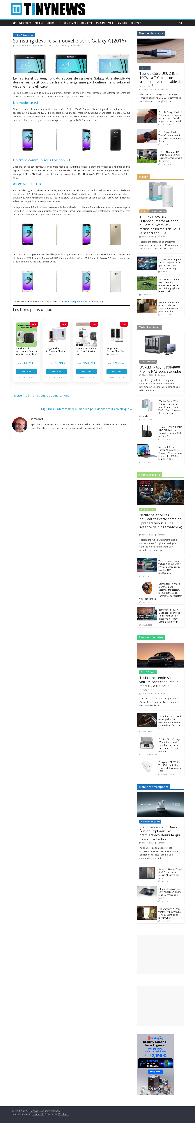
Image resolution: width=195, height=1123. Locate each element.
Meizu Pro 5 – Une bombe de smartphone (40, 395)
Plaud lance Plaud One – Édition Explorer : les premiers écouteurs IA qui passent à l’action (159, 833)
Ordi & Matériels (158, 211)
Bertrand (39, 45)
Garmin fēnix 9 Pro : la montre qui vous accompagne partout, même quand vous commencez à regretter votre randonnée (160, 591)
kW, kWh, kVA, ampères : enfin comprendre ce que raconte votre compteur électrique (170, 264)
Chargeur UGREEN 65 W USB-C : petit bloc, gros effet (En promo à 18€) (169, 766)
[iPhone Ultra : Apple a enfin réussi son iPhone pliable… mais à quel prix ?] (147, 887)
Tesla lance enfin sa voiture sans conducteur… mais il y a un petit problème (160, 683)
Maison (100, 22)
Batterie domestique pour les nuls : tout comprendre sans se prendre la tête (168, 307)
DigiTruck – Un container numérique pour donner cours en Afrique (87, 409)
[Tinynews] (14, 23)
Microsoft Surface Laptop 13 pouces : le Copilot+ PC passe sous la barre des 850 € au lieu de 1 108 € (170, 453)
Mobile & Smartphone (23, 35)
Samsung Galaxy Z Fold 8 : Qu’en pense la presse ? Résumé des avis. (170, 873)
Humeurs (122, 22)
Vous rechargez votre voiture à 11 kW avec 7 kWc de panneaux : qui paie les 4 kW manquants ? (169, 567)
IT (59, 22)
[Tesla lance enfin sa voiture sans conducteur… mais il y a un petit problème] (160, 644)
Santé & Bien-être (148, 672)
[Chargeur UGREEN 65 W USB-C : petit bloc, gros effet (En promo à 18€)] (147, 760)
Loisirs (50, 22)
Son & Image (71, 22)
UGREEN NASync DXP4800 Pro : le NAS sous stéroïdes (160, 369)
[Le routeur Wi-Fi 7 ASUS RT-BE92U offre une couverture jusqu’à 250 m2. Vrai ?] (147, 425)
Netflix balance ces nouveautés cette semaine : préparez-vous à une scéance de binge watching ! (160, 523)
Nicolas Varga (164, 89)
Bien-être (86, 22)
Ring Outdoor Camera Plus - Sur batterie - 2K (115, 351)
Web (110, 22)
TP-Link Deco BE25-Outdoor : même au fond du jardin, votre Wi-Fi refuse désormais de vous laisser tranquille (159, 224)
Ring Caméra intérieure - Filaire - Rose (55, 351)
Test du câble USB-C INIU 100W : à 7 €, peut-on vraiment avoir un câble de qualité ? (160, 79)
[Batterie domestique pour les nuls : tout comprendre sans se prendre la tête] (147, 300)
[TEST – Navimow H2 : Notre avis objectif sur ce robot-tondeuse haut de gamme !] (147, 150)
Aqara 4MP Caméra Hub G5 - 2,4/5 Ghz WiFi (86, 351)
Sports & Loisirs (147, 509)
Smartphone (75, 45)
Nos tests (25, 22)
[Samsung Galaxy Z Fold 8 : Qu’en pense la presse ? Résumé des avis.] (147, 867)
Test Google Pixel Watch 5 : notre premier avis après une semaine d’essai (170, 136)
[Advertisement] (160, 954)
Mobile (39, 22)
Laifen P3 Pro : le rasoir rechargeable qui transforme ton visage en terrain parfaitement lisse (169, 722)
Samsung (65, 45)
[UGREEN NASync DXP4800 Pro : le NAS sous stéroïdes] (160, 333)
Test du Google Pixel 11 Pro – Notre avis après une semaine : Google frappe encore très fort (170, 116)
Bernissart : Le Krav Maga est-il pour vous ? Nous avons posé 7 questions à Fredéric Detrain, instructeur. (169, 615)
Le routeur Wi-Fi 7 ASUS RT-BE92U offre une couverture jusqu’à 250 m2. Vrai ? (170, 432)
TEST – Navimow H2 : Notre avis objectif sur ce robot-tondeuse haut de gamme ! (170, 156)
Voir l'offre (26, 371)
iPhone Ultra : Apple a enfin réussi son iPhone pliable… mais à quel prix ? (169, 893)
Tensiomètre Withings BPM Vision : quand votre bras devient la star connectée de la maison (169, 745)
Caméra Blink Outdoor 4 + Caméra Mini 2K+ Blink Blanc (26, 351)
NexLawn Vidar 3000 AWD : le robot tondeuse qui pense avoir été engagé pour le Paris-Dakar (169, 285)
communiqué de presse (77, 301)
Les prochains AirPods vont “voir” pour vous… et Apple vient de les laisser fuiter (169, 913)
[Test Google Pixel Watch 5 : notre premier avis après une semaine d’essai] (147, 130)
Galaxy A (56, 45)
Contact (136, 22)
